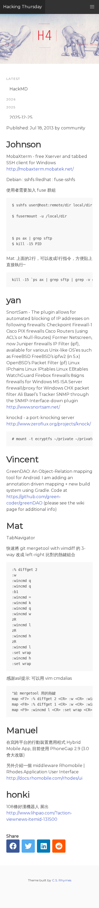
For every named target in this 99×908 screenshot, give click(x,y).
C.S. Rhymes (61, 880)
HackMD (19, 88)
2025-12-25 (21, 117)
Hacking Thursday (22, 6)
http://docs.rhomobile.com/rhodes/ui (44, 778)
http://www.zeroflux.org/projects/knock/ (48, 423)
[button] (92, 7)
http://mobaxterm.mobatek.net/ (40, 169)
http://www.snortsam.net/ (33, 407)
